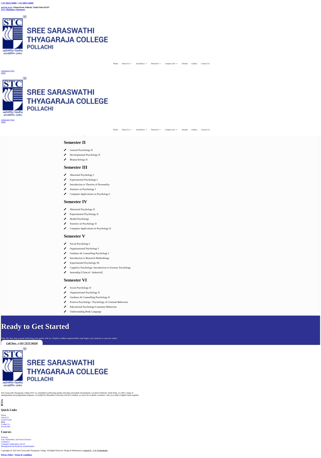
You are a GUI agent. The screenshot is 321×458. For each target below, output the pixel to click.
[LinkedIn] (72, 404)
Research (154, 64)
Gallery (194, 64)
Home (115, 64)
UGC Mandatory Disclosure (13, 10)
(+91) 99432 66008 (8, 3)
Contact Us (205, 64)
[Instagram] (72, 402)
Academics (140, 64)
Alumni (185, 64)
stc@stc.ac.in (6, 7)
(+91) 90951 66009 (25, 3)
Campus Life (170, 64)
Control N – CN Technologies (95, 450)
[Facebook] (72, 400)
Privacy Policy (7, 455)
